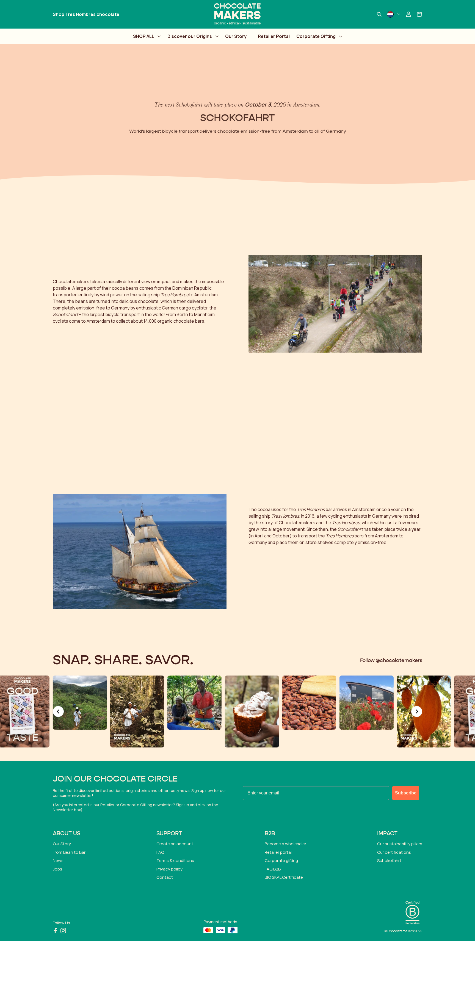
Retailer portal (278, 852)
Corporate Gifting (316, 36)
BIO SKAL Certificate (284, 877)
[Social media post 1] (424, 711)
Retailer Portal (274, 36)
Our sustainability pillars (399, 844)
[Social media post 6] (252, 711)
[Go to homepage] (237, 14)
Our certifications (394, 852)
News (58, 860)
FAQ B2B (273, 869)
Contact (164, 877)
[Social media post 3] (80, 703)
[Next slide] (416, 711)
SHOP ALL (143, 36)
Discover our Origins (189, 36)
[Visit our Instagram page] (63, 930)
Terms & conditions (175, 860)
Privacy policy (169, 869)
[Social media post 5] (194, 703)
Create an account (174, 844)
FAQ (160, 852)
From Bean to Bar (69, 852)
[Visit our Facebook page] (55, 930)
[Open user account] (408, 14)
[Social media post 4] (137, 711)
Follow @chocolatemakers (391, 660)
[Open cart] (419, 14)
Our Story (236, 36)
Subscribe (405, 793)
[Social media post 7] (309, 703)
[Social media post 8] (366, 703)
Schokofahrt (389, 860)
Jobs (57, 869)
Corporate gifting (281, 860)
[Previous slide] (58, 711)
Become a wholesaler (285, 844)
